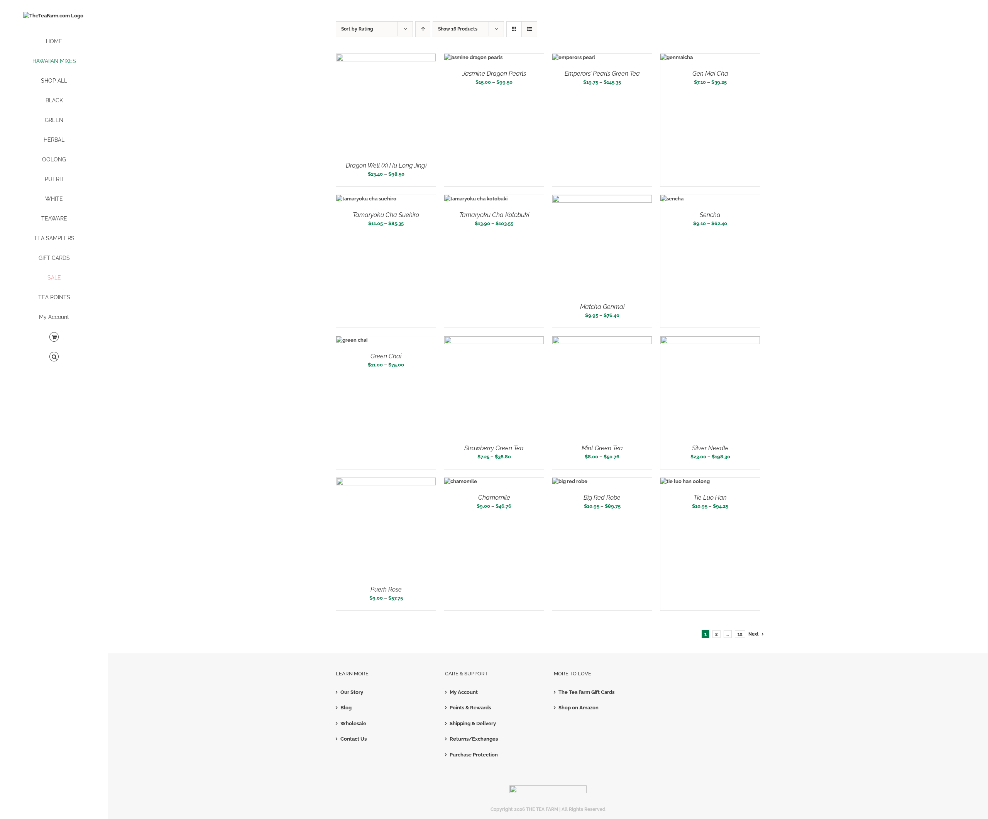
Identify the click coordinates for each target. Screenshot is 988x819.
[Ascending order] (422, 29)
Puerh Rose (386, 589)
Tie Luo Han (710, 497)
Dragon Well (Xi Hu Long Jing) (386, 165)
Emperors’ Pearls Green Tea (602, 73)
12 (740, 634)
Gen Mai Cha (710, 73)
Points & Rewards (470, 707)
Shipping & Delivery (473, 723)
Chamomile (494, 497)
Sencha (710, 215)
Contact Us (353, 739)
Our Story (351, 692)
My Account (464, 692)
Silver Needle (710, 448)
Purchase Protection (474, 755)
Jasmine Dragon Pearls (494, 73)
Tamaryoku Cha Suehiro (386, 215)
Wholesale (353, 723)
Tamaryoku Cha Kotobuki (494, 215)
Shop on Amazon (578, 707)
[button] (54, 357)
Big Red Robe (602, 497)
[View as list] (529, 29)
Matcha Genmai (602, 306)
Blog (346, 707)
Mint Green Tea (602, 448)
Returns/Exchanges (474, 739)
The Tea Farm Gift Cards (586, 692)
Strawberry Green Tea (494, 448)
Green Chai (385, 356)
